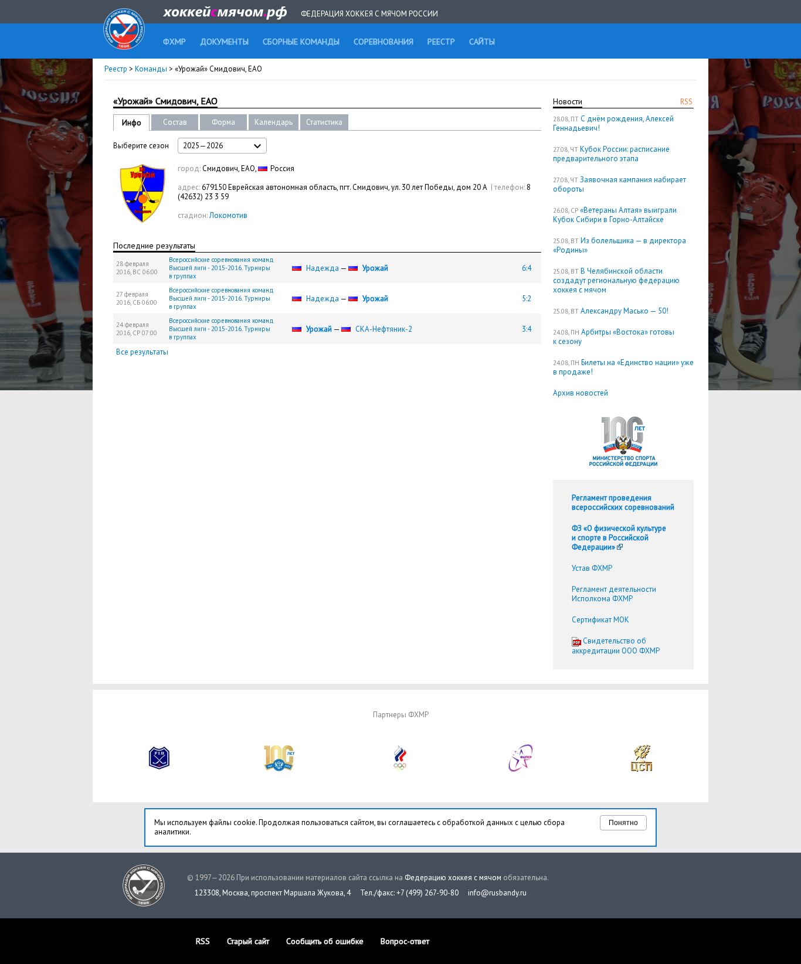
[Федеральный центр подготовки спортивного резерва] (521, 769)
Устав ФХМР (592, 568)
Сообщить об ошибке (325, 941)
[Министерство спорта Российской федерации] (279, 769)
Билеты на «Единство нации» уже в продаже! (623, 367)
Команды (151, 69)
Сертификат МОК (600, 620)
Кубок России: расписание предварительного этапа (611, 153)
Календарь (273, 122)
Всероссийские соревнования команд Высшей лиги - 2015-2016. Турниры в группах (221, 268)
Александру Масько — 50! (624, 311)
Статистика (324, 122)
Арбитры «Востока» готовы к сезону (613, 336)
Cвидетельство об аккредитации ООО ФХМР (616, 646)
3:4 (526, 329)
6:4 (526, 268)
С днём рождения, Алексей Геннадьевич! (613, 123)
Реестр (115, 69)
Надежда (322, 268)
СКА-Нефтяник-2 (383, 329)
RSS (686, 102)
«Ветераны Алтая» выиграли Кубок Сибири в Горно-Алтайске (615, 214)
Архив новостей (580, 393)
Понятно (623, 823)
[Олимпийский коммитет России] (400, 769)
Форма (223, 122)
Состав (175, 122)
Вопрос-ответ (405, 941)
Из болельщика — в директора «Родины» (619, 245)
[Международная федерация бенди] (159, 769)
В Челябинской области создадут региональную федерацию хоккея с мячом (616, 280)
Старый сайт (248, 941)
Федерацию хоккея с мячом (453, 878)
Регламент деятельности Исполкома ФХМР (614, 594)
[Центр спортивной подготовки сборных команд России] (641, 769)
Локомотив (228, 215)
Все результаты (142, 352)
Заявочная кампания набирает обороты (619, 184)
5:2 (526, 299)
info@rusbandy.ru (497, 893)
